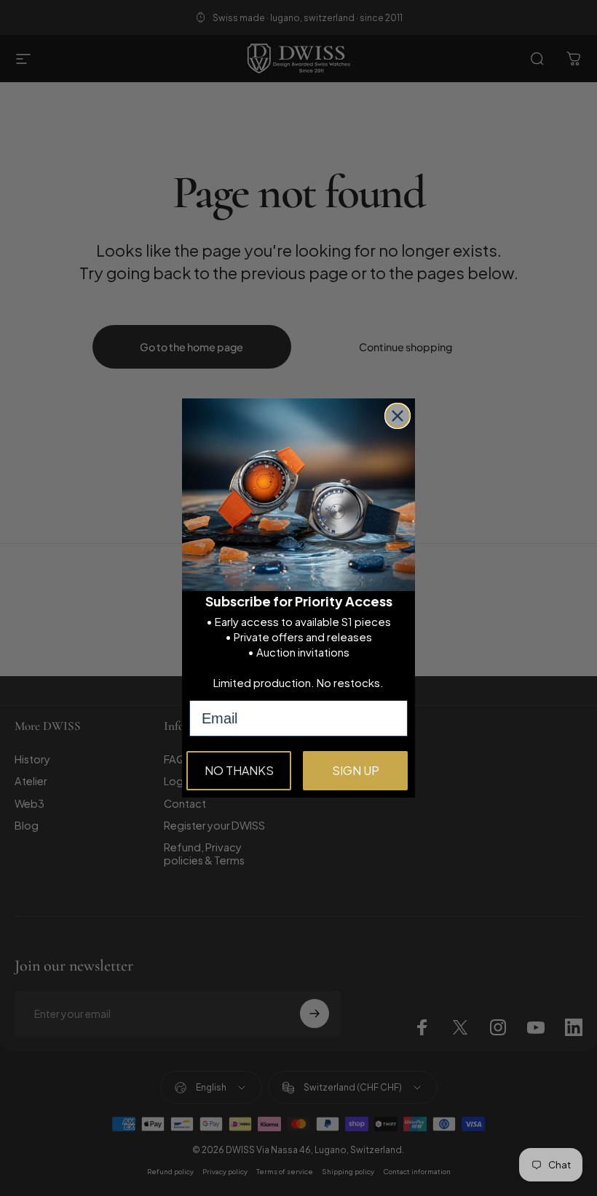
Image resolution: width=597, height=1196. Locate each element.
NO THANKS (239, 770)
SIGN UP (355, 770)
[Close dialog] (397, 416)
